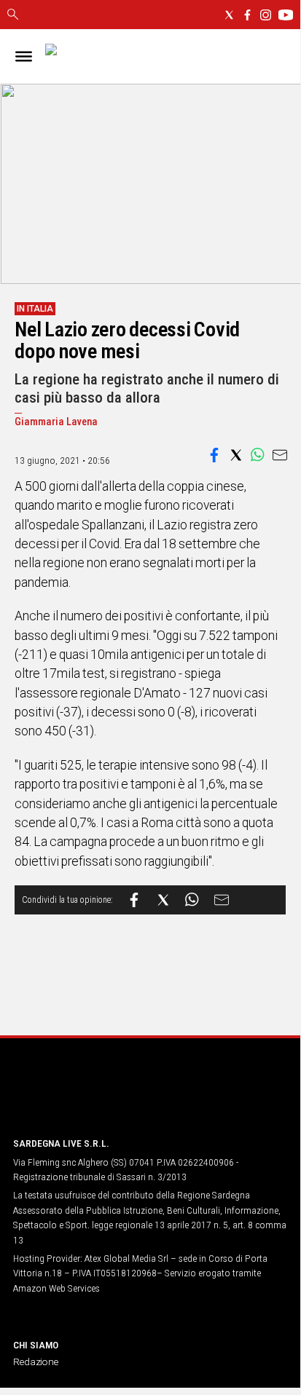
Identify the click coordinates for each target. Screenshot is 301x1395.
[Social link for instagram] (265, 14)
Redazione (35, 1361)
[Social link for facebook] (247, 14)
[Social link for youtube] (285, 14)
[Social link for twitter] (229, 14)
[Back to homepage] (89, 1098)
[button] (214, 455)
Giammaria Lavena (56, 422)
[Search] (12, 15)
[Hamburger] (23, 56)
